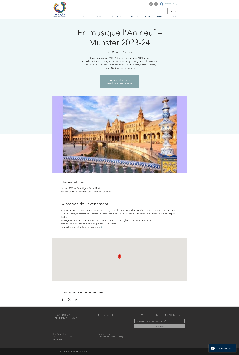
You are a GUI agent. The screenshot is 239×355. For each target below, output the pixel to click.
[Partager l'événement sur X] (69, 299)
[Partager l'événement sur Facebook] (62, 299)
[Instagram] (151, 4)
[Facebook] (156, 4)
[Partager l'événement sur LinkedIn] (76, 299)
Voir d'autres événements (119, 83)
